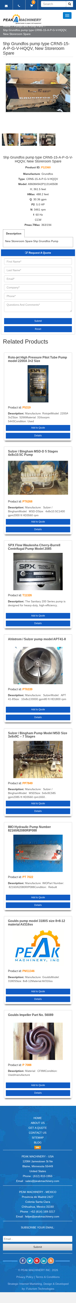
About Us (38, 1122)
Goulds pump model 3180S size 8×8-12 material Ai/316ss (36, 922)
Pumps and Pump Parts (28, 26)
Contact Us (37, 1132)
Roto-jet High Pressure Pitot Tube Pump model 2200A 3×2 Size (37, 359)
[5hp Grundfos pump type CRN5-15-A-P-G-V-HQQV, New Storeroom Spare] (38, 88)
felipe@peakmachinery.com (42, 1216)
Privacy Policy (24, 1276)
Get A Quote (37, 1127)
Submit (38, 321)
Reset (38, 329)
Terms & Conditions (48, 1276)
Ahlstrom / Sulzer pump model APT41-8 (37, 639)
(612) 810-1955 (42, 1176)
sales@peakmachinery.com (42, 1181)
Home (7, 26)
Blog (38, 1142)
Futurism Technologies (40, 1288)
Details (38, 435)
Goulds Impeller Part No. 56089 (30, 1015)
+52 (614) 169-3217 (42, 1211)
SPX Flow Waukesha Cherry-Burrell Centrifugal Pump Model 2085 (34, 546)
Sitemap (38, 1137)
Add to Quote (38, 427)
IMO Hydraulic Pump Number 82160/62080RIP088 (29, 828)
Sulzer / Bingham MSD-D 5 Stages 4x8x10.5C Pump (33, 453)
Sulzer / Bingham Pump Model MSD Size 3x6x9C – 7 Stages (37, 734)
